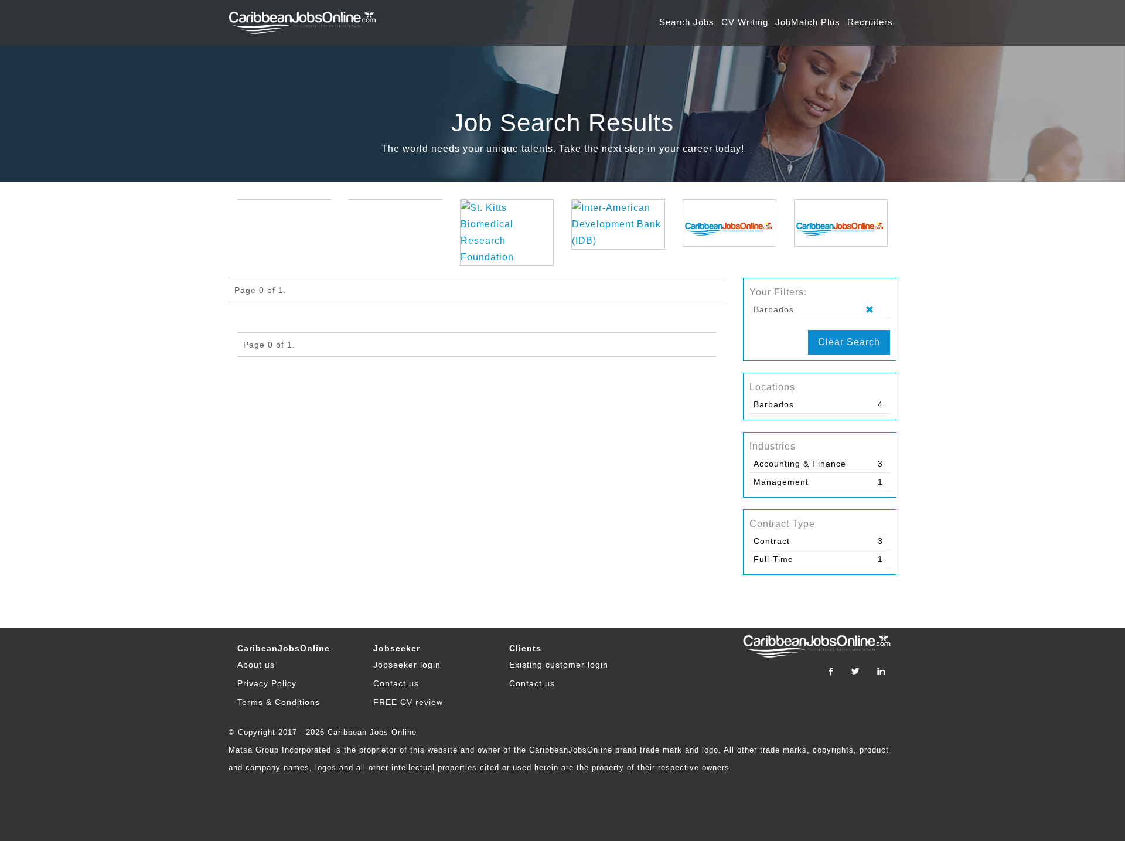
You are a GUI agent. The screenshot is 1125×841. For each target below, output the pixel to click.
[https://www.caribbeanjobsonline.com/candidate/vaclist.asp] (729, 223)
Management (781, 481)
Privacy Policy (266, 683)
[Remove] (874, 310)
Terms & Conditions (278, 702)
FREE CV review (408, 702)
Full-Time (773, 559)
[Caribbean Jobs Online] (306, 17)
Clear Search (849, 342)
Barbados (774, 404)
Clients (525, 648)
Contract (772, 541)
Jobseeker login (407, 664)
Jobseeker (396, 648)
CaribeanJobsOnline (283, 648)
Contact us (396, 683)
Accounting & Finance (800, 463)
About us (256, 664)
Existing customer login (558, 664)
